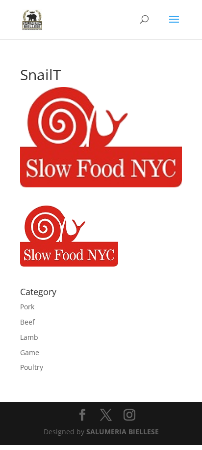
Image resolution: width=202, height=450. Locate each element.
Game (29, 352)
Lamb (29, 337)
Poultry (31, 367)
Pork (27, 306)
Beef (27, 322)
